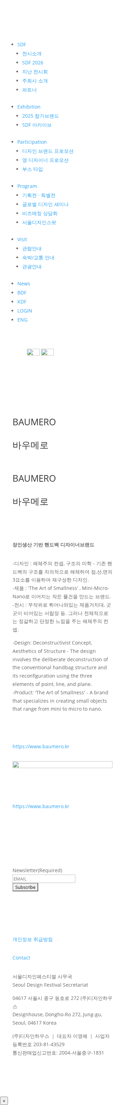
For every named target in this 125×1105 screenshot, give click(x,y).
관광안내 (32, 266)
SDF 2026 (32, 62)
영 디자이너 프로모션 (45, 160)
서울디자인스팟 (39, 222)
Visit (22, 239)
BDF (21, 292)
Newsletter (37, 870)
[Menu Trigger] (22, 351)
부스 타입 (32, 169)
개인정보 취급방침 (32, 939)
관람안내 (32, 248)
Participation (32, 142)
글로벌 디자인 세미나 (45, 204)
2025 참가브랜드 (40, 115)
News (23, 283)
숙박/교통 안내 (38, 257)
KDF (21, 301)
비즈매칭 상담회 (40, 213)
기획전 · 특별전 (39, 195)
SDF (21, 44)
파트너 (29, 89)
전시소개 (32, 53)
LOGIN (24, 310)
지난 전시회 (35, 71)
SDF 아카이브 (37, 124)
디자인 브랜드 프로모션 (48, 151)
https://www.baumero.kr (40, 746)
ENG (22, 319)
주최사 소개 (35, 80)
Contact (21, 957)
